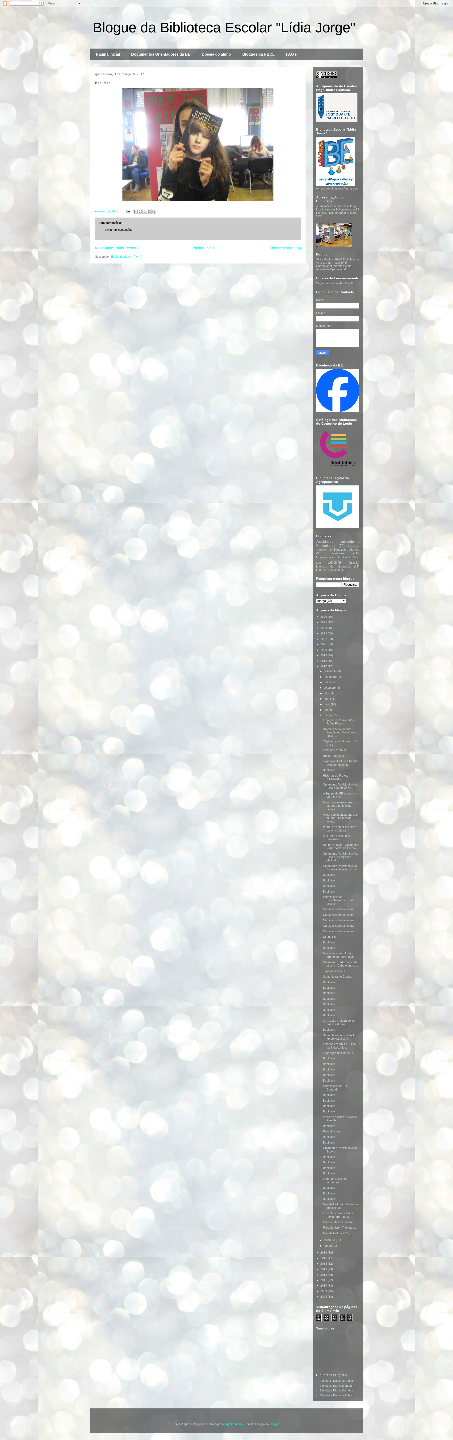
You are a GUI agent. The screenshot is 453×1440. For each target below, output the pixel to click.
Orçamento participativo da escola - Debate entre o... (341, 964)
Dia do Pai (329, 936)
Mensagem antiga (285, 248)
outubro (329, 682)
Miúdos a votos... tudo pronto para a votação (339, 955)
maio (327, 704)
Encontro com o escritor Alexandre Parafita (338, 1215)
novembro (330, 677)
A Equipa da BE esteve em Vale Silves (340, 795)
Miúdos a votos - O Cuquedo (335, 1087)
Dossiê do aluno (216, 54)
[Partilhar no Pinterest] (153, 211)
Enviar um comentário (119, 229)
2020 (324, 650)
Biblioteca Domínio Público (337, 1395)
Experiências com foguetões (334, 1180)
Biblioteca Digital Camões (336, 1390)
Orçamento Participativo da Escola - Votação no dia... (341, 867)
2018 (324, 660)
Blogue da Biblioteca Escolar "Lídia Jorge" (224, 27)
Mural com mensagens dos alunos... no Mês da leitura (340, 818)
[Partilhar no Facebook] (149, 211)
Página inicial (108, 54)
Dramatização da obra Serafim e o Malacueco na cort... (339, 733)
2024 (324, 627)
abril (327, 710)
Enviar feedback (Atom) (126, 256)
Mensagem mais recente (116, 248)
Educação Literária (346, 549)
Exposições (324, 557)
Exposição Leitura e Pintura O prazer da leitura (340, 763)
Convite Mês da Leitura (338, 1222)
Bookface (329, 770)
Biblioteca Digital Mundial (336, 1385)
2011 (324, 1280)
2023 (324, 633)
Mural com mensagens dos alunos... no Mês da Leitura (340, 806)
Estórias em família (335, 750)
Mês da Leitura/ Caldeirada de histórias (340, 1206)
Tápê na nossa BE (335, 971)
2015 (324, 1258)
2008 (324, 1296)
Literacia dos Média (328, 570)
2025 (324, 622)
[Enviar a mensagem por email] (136, 211)
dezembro (330, 671)
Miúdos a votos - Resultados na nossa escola (338, 900)
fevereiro (330, 1240)
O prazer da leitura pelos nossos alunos (339, 1022)
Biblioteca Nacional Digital (337, 1380)
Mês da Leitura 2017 (336, 1233)
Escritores (337, 553)
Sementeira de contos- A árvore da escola (338, 1037)
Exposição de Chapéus (338, 1053)
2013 (324, 1269)
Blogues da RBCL (258, 54)
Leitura (334, 562)
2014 (324, 1263)
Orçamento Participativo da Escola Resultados (340, 786)
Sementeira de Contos (337, 976)
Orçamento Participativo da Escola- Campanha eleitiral (340, 857)
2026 (324, 616)
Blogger (274, 1424)
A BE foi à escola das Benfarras (336, 837)
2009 (324, 1291)
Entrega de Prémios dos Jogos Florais (338, 722)
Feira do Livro (332, 1131)
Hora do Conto (350, 557)
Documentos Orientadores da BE (160, 54)
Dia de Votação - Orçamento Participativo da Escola (341, 846)
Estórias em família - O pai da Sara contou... (340, 1045)
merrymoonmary (232, 1424)
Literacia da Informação (333, 566)
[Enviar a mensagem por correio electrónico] (128, 211)
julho (327, 693)
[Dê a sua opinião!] (140, 211)
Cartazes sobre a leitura (338, 909)
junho (328, 698)
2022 (324, 639)
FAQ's (291, 54)
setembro (330, 687)
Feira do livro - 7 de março (340, 1227)
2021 (324, 644)
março (328, 715)
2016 (324, 1252)
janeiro (328, 1245)
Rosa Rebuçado (333, 755)
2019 (324, 655)
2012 (324, 1274)
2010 (324, 1285)
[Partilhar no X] (145, 211)
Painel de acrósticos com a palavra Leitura (340, 828)
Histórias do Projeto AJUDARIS (335, 777)
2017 (324, 666)
